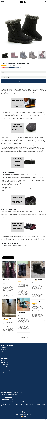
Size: (5, 75)
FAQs (2, 351)
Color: (4, 70)
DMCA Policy (4, 368)
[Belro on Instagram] (24, 411)
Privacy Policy (4, 366)
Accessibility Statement (6, 353)
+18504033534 (8, 397)
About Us (3, 347)
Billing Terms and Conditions (8, 372)
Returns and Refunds (6, 362)
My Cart (3, 379)
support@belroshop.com (10, 394)
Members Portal (5, 383)
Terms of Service (5, 364)
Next (45, 28)
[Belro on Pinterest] (22, 411)
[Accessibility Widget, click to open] (45, 420)
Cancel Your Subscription (7, 385)
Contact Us (3, 349)
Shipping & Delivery (6, 360)
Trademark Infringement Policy (8, 370)
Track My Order (5, 381)
